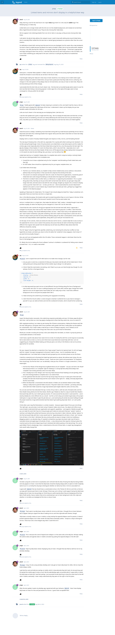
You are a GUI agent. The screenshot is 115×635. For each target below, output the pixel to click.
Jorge (23, 511)
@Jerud (38, 105)
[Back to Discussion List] (2, 2)
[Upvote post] (21, 59)
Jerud (23, 259)
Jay (22, 105)
